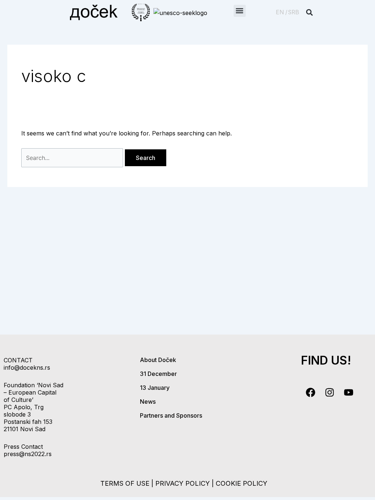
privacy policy (182, 483)
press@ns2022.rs (28, 454)
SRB (293, 12)
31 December (158, 373)
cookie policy (241, 483)
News (148, 401)
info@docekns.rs (27, 367)
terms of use (124, 483)
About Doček (158, 359)
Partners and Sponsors (171, 415)
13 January (155, 387)
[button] (240, 11)
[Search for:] (73, 157)
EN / (281, 12)
